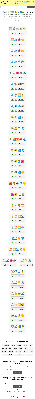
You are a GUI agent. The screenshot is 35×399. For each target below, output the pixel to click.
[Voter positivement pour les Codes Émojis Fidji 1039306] (12, 199)
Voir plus (17, 20)
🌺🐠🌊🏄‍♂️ (17, 194)
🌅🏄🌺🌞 (17, 39)
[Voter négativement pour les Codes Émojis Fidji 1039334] (16, 177)
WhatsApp (26, 391)
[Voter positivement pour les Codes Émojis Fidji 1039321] (12, 166)
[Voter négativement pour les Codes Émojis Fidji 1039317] (16, 77)
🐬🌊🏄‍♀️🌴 (17, 326)
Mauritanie (18, 351)
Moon (15, 348)
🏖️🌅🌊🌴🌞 (17, 249)
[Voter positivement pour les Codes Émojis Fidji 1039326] (12, 331)
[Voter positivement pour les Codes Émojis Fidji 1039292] (12, 188)
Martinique (4, 351)
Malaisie (19, 345)
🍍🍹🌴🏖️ (17, 205)
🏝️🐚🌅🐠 (17, 304)
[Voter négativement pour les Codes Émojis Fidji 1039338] (16, 232)
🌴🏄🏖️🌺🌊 (17, 139)
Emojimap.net (19, 397)
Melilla (10, 354)
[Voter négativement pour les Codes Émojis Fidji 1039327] (16, 298)
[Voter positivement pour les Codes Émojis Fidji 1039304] (12, 210)
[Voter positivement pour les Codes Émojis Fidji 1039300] (12, 144)
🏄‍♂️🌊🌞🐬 (17, 238)
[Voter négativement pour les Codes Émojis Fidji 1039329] (16, 89)
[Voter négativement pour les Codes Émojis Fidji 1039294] (24, 265)
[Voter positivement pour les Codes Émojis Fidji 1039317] (12, 77)
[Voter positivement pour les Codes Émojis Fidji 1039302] (12, 320)
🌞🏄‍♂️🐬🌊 (17, 128)
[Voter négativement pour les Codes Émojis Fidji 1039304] (16, 210)
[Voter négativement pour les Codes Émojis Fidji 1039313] (16, 309)
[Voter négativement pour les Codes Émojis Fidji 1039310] (16, 66)
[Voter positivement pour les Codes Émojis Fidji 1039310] (12, 66)
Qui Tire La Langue (19, 354)
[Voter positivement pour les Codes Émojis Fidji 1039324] (12, 221)
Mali (10, 348)
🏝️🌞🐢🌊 (17, 293)
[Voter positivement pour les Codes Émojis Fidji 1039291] (12, 287)
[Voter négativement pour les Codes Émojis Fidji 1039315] (16, 122)
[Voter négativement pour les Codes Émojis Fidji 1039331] (16, 44)
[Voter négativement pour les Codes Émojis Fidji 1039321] (16, 166)
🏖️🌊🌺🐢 (9, 260)
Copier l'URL (18, 387)
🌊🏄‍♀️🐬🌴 (17, 61)
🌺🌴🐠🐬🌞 (17, 183)
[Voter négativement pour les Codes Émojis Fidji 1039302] (16, 320)
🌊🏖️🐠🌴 (17, 84)
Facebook (24, 390)
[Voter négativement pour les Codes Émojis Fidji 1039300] (16, 144)
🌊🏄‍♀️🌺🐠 (17, 50)
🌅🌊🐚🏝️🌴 (17, 28)
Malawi (25, 345)
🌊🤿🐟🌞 (17, 106)
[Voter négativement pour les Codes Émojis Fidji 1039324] (16, 221)
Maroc (31, 348)
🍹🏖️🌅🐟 (17, 227)
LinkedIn (30, 390)
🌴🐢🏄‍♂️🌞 (17, 172)
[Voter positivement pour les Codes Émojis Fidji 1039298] (12, 111)
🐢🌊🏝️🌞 (17, 315)
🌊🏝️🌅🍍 (17, 95)
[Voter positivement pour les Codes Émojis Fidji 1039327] (12, 298)
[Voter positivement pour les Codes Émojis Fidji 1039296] (12, 33)
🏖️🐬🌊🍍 (17, 271)
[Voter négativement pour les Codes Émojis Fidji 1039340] (16, 155)
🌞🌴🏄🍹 (17, 117)
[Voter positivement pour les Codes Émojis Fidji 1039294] (21, 265)
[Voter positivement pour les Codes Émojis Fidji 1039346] (12, 100)
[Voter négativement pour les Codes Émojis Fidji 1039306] (16, 199)
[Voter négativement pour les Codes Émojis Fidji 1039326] (16, 331)
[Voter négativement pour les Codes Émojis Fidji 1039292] (16, 188)
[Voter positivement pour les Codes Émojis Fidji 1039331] (12, 44)
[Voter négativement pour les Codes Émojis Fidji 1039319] (16, 243)
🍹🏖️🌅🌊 (17, 216)
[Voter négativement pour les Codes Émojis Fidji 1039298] (16, 111)
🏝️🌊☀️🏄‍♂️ (17, 282)
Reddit (14, 391)
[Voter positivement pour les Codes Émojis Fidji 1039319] (12, 243)
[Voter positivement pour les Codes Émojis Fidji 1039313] (12, 309)
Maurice (11, 351)
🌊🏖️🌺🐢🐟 (17, 73)
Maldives (4, 348)
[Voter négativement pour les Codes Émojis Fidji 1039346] (16, 100)
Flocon (31, 351)
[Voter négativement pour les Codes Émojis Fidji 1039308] (16, 254)
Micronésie (29, 354)
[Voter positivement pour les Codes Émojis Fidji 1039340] (12, 155)
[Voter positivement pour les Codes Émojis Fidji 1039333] (12, 276)
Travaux (5, 354)
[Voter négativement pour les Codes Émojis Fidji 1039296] (16, 33)
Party (25, 348)
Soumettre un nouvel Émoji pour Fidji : (17, 367)
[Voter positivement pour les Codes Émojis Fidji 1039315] (12, 122)
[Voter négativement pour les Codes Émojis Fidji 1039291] (16, 287)
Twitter (18, 390)
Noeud (13, 345)
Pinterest (8, 391)
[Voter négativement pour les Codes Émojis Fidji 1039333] (16, 276)
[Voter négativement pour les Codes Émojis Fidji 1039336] (16, 55)
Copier (21, 33)
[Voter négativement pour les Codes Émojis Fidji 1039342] (7, 265)
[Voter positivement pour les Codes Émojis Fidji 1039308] (12, 254)
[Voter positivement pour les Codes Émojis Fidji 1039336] (12, 55)
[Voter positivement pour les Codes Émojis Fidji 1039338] (12, 232)
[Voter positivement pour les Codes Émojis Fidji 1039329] (12, 89)
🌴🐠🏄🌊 (17, 150)
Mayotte (25, 351)
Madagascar (6, 345)
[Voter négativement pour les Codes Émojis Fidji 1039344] (16, 133)
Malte (20, 348)
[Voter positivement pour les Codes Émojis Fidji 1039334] (12, 177)
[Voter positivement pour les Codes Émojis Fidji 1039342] (4, 265)
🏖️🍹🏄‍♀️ (26, 260)
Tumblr (20, 391)
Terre (31, 345)
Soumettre (17, 372)
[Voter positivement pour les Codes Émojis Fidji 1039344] (12, 133)
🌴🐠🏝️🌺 (17, 161)
